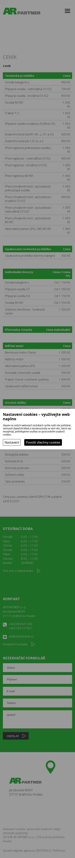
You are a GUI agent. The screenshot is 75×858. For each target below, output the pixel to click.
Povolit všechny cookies (43, 442)
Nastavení (12, 442)
